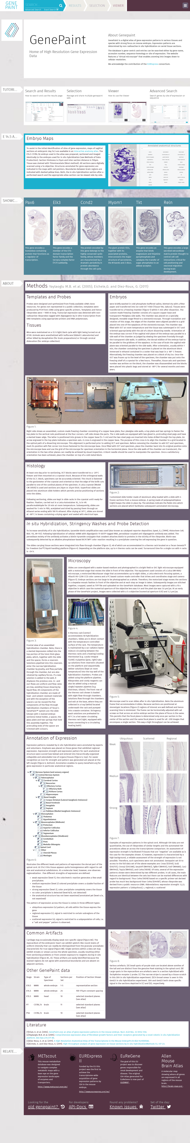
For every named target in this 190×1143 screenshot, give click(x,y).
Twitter (158, 1107)
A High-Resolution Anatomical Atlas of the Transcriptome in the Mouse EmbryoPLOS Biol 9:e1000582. (102, 1041)
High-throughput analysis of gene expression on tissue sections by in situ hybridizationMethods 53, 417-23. (114, 1044)
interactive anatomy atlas (86, 151)
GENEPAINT (11, 5)
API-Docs (78, 1107)
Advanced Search (33, 10)
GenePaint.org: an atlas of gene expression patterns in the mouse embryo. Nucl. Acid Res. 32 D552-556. (98, 1032)
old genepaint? (43, 1107)
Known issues (124, 1107)
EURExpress (152, 64)
